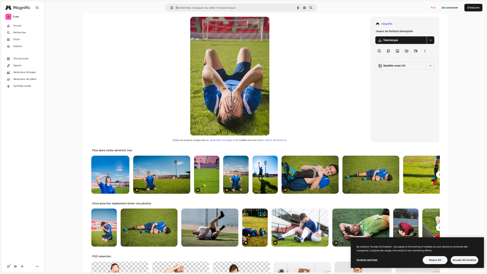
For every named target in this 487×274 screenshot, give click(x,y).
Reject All (435, 260)
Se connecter (450, 7)
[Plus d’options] (425, 51)
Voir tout (126, 150)
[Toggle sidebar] (37, 8)
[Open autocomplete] (170, 7)
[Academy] (15, 266)
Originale (215, 24)
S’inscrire (473, 7)
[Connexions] (8, 266)
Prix (433, 7)
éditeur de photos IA (275, 140)
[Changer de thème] (22, 266)
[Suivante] (439, 175)
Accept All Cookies (464, 260)
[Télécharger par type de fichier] (430, 40)
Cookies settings (366, 259)
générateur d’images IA (222, 140)
